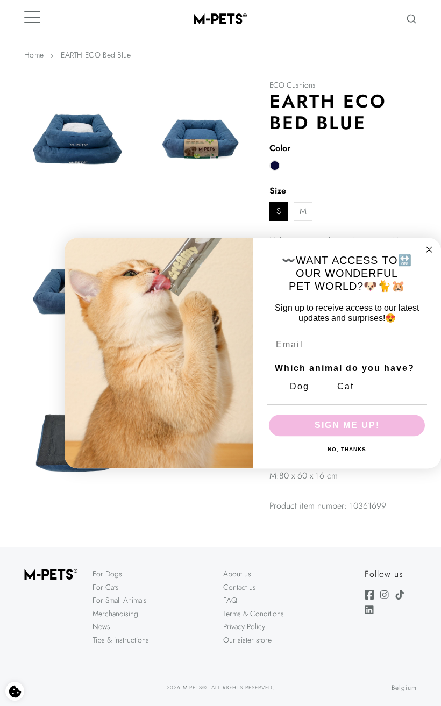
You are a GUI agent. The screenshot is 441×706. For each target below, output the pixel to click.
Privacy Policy (244, 626)
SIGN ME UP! (347, 425)
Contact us (239, 587)
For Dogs (107, 573)
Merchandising (115, 613)
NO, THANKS (347, 449)
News (101, 626)
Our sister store (247, 639)
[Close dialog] (429, 249)
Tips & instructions (121, 639)
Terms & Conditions (253, 613)
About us (237, 573)
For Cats (106, 587)
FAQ (230, 600)
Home (34, 54)
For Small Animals (120, 600)
